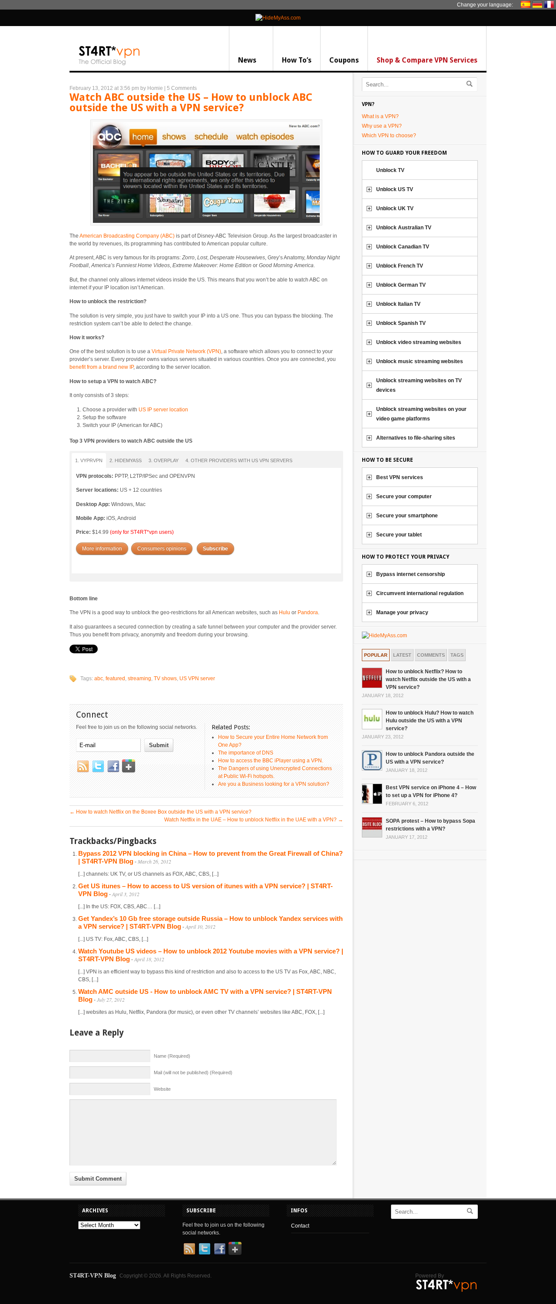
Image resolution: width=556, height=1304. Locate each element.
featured (115, 678)
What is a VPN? (380, 116)
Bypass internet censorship (410, 574)
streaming (139, 678)
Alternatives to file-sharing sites (415, 438)
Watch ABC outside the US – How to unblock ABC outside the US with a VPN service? (191, 102)
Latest (402, 655)
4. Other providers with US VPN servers (238, 460)
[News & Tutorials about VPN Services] (109, 63)
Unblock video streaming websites (418, 342)
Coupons (344, 60)
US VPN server (197, 678)
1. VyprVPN (89, 460)
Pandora (308, 612)
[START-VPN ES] (527, 4)
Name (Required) (172, 1056)
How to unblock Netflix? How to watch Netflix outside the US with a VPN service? (428, 679)
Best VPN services (399, 477)
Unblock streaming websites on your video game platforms (421, 414)
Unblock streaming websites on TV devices (419, 385)
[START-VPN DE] (538, 4)
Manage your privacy (402, 612)
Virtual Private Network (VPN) (186, 351)
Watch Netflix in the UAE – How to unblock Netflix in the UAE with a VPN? (253, 820)
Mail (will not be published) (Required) (193, 1072)
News (247, 60)
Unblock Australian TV (403, 228)
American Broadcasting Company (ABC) (127, 236)
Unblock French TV (399, 266)
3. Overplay (164, 460)
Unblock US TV (394, 189)
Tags (456, 655)
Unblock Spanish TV (401, 323)
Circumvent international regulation (419, 593)
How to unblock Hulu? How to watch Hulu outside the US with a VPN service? (429, 720)
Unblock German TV (401, 285)
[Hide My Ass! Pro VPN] (278, 18)
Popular (375, 655)
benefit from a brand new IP (101, 367)
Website (162, 1089)
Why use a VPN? (382, 126)
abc (98, 678)
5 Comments (182, 88)
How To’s (296, 60)
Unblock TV (390, 170)
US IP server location (163, 410)
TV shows (165, 678)
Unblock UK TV (395, 208)
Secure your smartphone (407, 516)
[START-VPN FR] (550, 4)
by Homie (151, 88)
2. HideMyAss (125, 460)
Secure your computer (404, 496)
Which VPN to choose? (389, 135)
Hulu (284, 612)
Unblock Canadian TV (402, 247)
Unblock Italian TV (398, 304)
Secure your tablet (399, 535)
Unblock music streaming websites (419, 361)
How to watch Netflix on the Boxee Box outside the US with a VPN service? (161, 812)
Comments (431, 655)
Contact (300, 1226)
